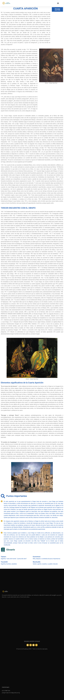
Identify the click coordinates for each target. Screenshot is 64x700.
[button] (58, 3)
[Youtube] (33, 645)
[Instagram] (30, 645)
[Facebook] (27, 645)
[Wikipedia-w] (36, 645)
